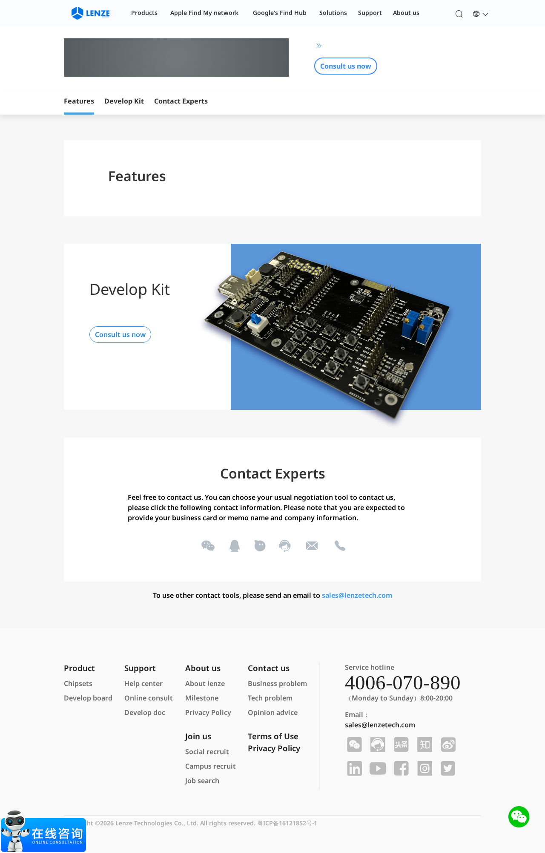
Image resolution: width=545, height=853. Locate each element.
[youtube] (376, 768)
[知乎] (423, 744)
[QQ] (234, 546)
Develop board (88, 698)
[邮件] (312, 546)
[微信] (207, 546)
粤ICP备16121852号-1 (287, 823)
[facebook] (400, 768)
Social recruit (207, 751)
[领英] (353, 768)
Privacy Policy (208, 712)
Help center (143, 683)
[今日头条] (400, 744)
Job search (202, 780)
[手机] (339, 546)
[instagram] (423, 768)
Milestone (201, 698)
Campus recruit (210, 766)
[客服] (284, 546)
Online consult (148, 698)
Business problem (277, 683)
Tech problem (270, 698)
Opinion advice (273, 712)
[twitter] (447, 768)
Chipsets (78, 683)
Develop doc (144, 712)
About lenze (205, 683)
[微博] (447, 744)
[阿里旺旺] (259, 546)
